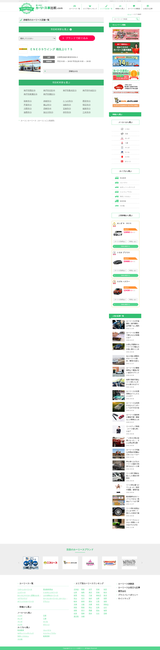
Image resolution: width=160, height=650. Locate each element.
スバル (127, 152)
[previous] (18, 562)
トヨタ (127, 129)
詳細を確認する (125, 246)
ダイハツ (128, 161)
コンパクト (124, 183)
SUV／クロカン (125, 196)
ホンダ (127, 138)
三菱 (126, 143)
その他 (122, 206)
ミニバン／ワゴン (126, 192)
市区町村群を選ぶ (60, 29)
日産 (126, 134)
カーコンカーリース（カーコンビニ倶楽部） (38, 121)
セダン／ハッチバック (127, 187)
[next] (141, 562)
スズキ (127, 157)
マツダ (127, 147)
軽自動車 (123, 178)
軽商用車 (123, 201)
